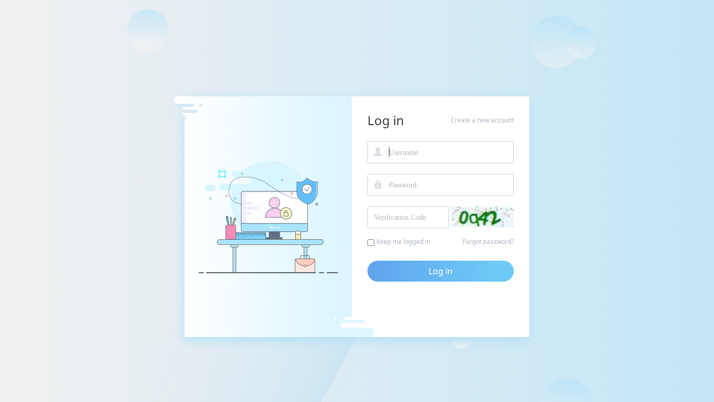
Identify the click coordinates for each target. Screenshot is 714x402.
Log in (441, 271)
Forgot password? (488, 242)
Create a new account (482, 120)
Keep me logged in (403, 241)
